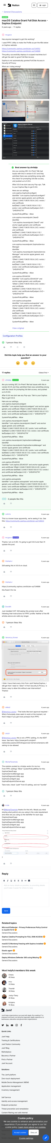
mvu (10, 982)
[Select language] (34, 5)
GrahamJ (8, 561)
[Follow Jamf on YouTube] (12, 1025)
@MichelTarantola (11, 810)
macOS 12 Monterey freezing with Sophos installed (22, 944)
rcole (7, 805)
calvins (8, 514)
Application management (11, 1086)
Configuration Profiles (13, 336)
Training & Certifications (11, 1040)
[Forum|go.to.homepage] (13, 5)
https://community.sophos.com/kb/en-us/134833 (25, 521)
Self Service (6, 1097)
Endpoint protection (9, 1105)
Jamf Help (5, 1037)
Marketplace (6, 1052)
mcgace (8, 35)
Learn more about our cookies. (32, 1127)
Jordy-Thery (13, 995)
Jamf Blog (5, 1048)
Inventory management (11, 1090)
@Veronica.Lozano (9, 712)
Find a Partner (7, 1059)
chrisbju (8, 380)
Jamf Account (7, 1063)
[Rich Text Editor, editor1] (25, 895)
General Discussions (13, 12)
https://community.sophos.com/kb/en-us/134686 (21, 51)
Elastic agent (7, 951)
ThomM (11, 989)
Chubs (11, 975)
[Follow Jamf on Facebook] (21, 1025)
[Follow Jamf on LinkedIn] (7, 1025)
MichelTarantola (11, 762)
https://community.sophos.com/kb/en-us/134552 (21, 49)
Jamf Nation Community (11, 1044)
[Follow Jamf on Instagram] (16, 1025)
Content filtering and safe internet (15, 1113)
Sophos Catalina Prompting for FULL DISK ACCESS (22, 937)
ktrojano (12, 1002)
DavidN (8, 607)
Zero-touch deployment (11, 1078)
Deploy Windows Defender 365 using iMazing (20, 957)
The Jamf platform (9, 1075)
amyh (7, 733)
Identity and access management (15, 1101)
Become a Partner (8, 1056)
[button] (4, 5)
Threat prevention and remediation (15, 1109)
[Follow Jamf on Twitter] (3, 1025)
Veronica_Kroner (11, 637)
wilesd (7, 707)
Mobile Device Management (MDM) (15, 1082)
